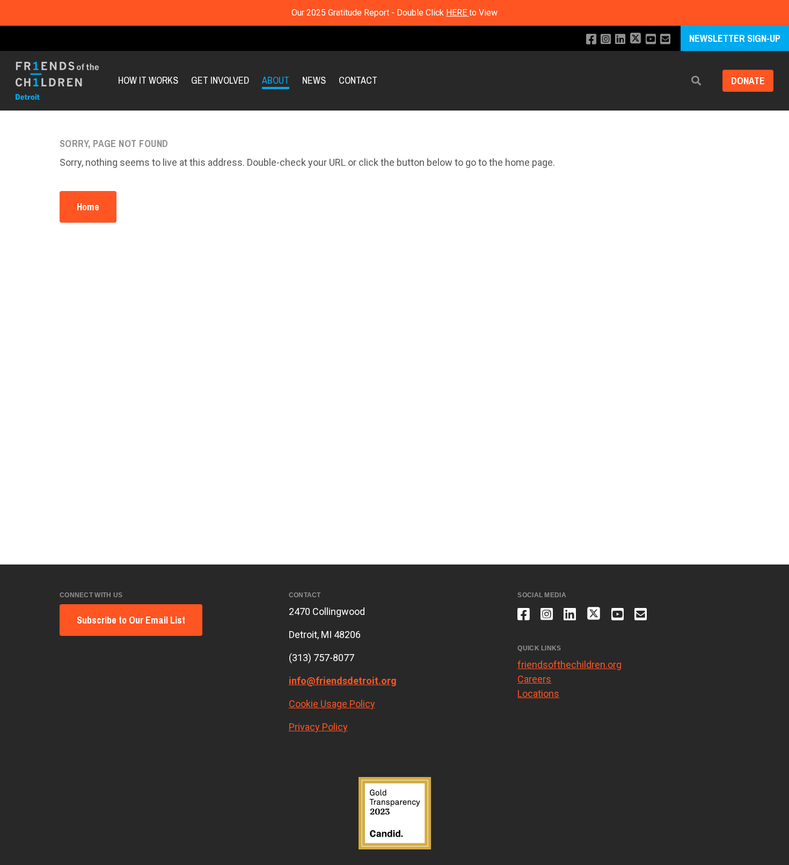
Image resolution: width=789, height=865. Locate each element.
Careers (534, 679)
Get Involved (220, 80)
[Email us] (665, 39)
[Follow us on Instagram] (606, 39)
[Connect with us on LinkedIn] (620, 39)
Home (88, 207)
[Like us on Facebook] (591, 39)
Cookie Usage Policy (332, 703)
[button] (696, 81)
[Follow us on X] (635, 39)
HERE (457, 13)
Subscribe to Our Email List (131, 620)
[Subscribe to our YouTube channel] (651, 39)
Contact (358, 80)
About (275, 80)
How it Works (148, 80)
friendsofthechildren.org (569, 664)
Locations (538, 693)
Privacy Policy (318, 726)
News (314, 80)
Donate (748, 80)
